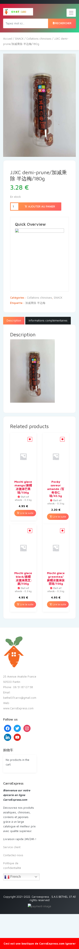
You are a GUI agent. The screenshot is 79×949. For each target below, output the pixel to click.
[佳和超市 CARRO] (18, 11)
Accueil (7, 38)
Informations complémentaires (48, 320)
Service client (11, 847)
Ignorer (70, 943)
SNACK (19, 38)
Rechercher (63, 23)
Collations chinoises (38, 38)
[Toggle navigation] (71, 13)
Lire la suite (26, 513)
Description (14, 320)
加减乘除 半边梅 (35, 303)
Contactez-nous (13, 855)
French (15, 876)
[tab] (13, 320)
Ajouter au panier (41, 206)
